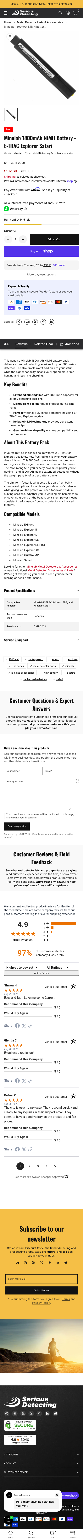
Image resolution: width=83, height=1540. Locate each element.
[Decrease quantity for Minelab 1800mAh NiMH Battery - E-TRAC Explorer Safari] (8, 239)
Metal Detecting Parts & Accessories (52, 153)
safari (59, 679)
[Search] (60, 13)
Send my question (17, 826)
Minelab (18, 153)
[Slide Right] (76, 4)
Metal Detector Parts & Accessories (40, 22)
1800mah (14, 659)
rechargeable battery (35, 679)
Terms (66, 1299)
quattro (71, 672)
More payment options (41, 274)
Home (7, 22)
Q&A (5, 344)
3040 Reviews (27, 940)
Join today (73, 344)
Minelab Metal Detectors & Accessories (52, 566)
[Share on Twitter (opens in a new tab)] (24, 1025)
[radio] (61, 923)
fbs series (18, 666)
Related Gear (43, 344)
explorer (73, 659)
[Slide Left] (6, 4)
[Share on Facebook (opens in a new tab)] (17, 1026)
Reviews (21, 344)
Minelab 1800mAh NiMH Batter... (25, 26)
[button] (60, 13)
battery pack (36, 659)
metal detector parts (44, 666)
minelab (69, 666)
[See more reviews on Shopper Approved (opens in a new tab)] (30, 1025)
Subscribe (39, 1290)
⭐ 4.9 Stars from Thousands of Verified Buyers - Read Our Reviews (41, 4)
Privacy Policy (41, 1302)
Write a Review (41, 973)
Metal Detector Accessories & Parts (51, 570)
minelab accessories (23, 672)
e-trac (55, 659)
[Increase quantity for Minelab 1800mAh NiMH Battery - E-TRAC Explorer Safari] (23, 239)
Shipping (10, 176)
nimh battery (51, 672)
